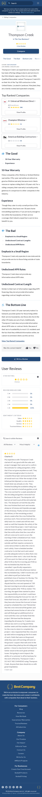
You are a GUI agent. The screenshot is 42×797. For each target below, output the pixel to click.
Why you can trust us (27, 12)
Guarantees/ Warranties (21, 720)
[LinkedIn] (17, 787)
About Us (21, 735)
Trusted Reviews (21, 723)
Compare (21, 51)
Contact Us (21, 750)
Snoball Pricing (21, 776)
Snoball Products (21, 773)
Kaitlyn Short (12, 64)
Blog (21, 709)
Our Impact (21, 743)
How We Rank (21, 716)
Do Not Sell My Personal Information (29, 793)
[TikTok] (21, 787)
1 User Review (21, 46)
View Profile (21, 112)
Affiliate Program (21, 761)
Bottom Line (27, 59)
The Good (7, 59)
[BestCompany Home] (4, 3)
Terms (14, 793)
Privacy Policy (6, 793)
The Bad (16, 59)
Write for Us (21, 757)
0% (31, 393)
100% (32, 408)
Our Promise (21, 739)
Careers (21, 753)
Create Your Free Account (21, 769)
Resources (21, 713)
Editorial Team (21, 746)
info (38, 377)
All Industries (21, 727)
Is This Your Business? (21, 39)
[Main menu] (38, 3)
